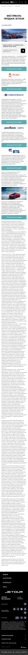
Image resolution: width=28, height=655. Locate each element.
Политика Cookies (6, 639)
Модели (5, 574)
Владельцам (7, 582)
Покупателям (7, 578)
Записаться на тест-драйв (14, 69)
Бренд (5, 587)
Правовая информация (7, 635)
